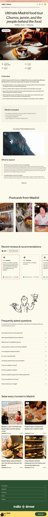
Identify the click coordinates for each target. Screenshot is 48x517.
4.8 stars (22, 25)
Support (4, 489)
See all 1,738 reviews (13, 251)
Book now (41, 514)
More (3, 496)
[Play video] (24, 143)
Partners (4, 492)
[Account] (37, 4)
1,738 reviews (30, 25)
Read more (24, 183)
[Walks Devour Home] (6, 4)
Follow (4, 499)
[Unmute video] (17, 207)
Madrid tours (7, 7)
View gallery (6, 30)
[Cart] (42, 4)
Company (4, 486)
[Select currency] (39, 4)
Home (3, 7)
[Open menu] (45, 4)
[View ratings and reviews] (17, 24)
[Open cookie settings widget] (2, 514)
